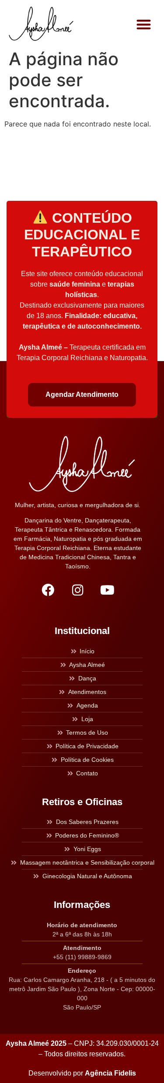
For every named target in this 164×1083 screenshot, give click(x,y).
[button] (144, 24)
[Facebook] (48, 590)
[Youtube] (107, 590)
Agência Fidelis (110, 1073)
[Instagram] (78, 590)
